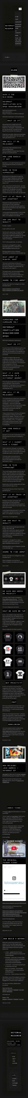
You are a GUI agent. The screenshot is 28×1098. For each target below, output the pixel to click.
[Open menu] (20, 9)
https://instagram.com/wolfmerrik (11, 289)
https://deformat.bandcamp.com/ (11, 914)
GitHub (4, 991)
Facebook (15, 990)
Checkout (18, 21)
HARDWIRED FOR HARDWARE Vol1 (10, 321)
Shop (16, 35)
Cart (16, 19)
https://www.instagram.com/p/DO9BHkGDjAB (14, 903)
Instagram (10, 990)
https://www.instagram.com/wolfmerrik (12, 911)
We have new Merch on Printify (13, 592)
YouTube (21, 990)
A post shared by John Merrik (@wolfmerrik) (14, 898)
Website (4, 990)
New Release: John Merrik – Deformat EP (10, 768)
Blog (16, 16)
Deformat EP (13, 827)
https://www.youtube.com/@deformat (12, 916)
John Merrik (5, 774)
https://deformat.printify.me (9, 599)
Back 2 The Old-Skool (8, 96)
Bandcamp (9, 991)
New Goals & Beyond (14, 938)
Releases (4, 780)
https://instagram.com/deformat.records (12, 290)
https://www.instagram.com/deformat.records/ (14, 912)
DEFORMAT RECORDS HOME (18, 26)
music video (8, 811)
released (23, 774)
